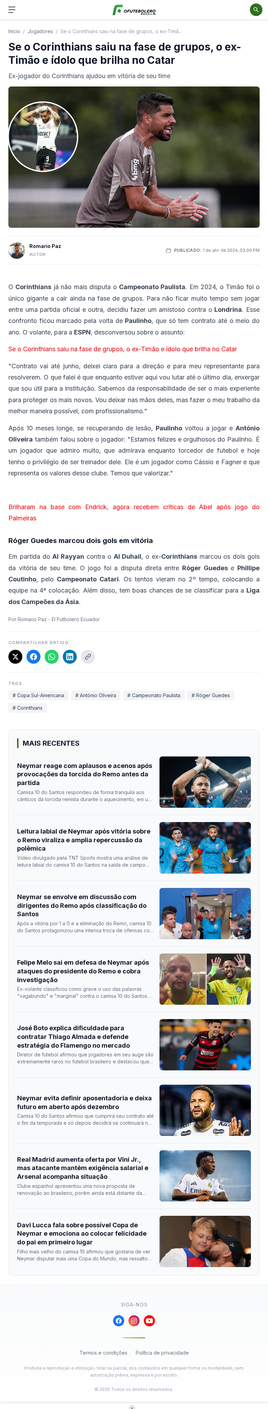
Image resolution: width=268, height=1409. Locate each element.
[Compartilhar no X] (15, 657)
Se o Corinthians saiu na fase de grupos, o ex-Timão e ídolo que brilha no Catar (122, 349)
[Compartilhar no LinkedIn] (70, 657)
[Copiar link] (88, 657)
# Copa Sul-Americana (38, 695)
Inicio (14, 31)
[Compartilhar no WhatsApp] (52, 657)
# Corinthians (28, 708)
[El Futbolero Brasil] (134, 10)
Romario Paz (45, 246)
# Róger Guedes (211, 695)
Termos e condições (103, 1353)
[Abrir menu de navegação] (12, 9)
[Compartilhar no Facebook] (33, 657)
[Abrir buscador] (256, 9)
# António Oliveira (95, 695)
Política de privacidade (162, 1353)
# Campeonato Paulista (153, 695)
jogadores (40, 31)
